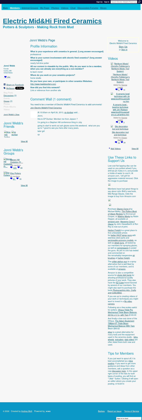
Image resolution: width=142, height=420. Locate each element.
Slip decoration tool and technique (120, 133)
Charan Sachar (122, 138)
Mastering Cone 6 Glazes (121, 222)
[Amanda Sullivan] (7, 134)
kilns (136, 337)
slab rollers (129, 339)
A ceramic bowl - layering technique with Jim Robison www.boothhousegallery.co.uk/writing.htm (120, 109)
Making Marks (124, 216)
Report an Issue (114, 411)
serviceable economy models (120, 240)
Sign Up (99, 2)
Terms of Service (131, 411)
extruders (119, 339)
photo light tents (124, 275)
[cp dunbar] (15, 134)
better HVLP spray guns (121, 235)
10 (124, 90)
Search (139, 2)
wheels (111, 339)
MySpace (10, 88)
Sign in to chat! (122, 418)
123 (15, 167)
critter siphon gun (119, 261)
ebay (110, 332)
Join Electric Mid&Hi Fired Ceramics (46, 107)
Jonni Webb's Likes (11, 114)
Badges (101, 411)
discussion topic (119, 371)
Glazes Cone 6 (123, 208)
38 (21, 167)
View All (24, 141)
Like (8, 77)
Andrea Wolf (26, 411)
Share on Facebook (15, 84)
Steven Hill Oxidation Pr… (16, 161)
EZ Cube (120, 282)
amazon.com (113, 221)
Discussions (9, 95)
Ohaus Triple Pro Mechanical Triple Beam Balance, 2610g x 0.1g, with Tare (122, 312)
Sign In (106, 2)
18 (20, 179)
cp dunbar (68, 112)
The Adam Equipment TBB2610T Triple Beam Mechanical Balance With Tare (121, 323)
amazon (121, 269)
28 (124, 142)
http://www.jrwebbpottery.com (43, 84)
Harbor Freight (114, 230)
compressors (122, 247)
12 (119, 142)
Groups (6, 101)
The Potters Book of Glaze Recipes (122, 212)
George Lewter (122, 86)
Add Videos (116, 148)
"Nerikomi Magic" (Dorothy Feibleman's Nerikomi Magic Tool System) (120, 78)
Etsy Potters (15, 173)
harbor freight (124, 258)
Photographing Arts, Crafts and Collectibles (122, 291)
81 (14, 179)
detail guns (119, 242)
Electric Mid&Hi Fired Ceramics (52, 21)
